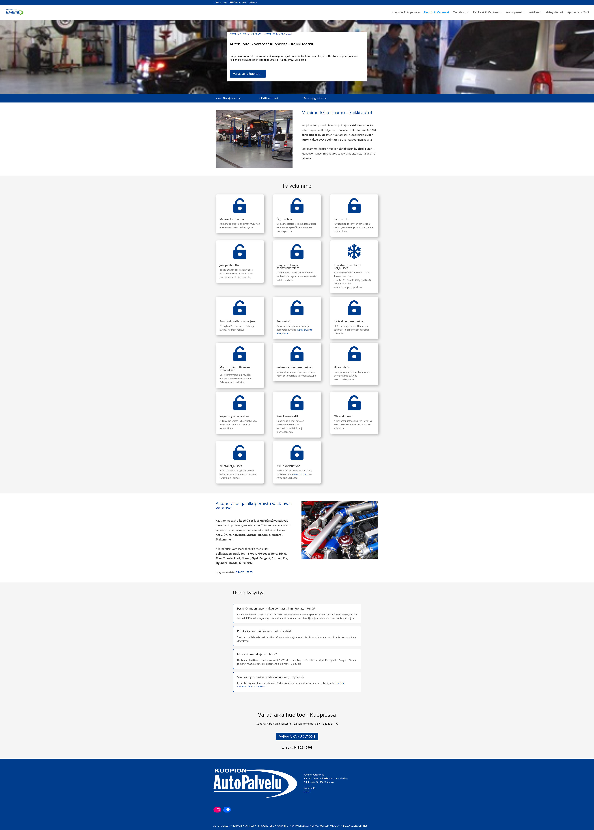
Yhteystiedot (554, 12)
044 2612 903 (311, 778)
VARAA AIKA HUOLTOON (297, 736)
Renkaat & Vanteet (486, 12)
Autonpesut (514, 12)
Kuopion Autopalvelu (406, 12)
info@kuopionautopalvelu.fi (334, 778)
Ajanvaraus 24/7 (578, 12)
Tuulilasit (459, 12)
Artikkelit (535, 12)
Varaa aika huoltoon (248, 74)
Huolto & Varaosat (436, 12)
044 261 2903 (301, 474)
